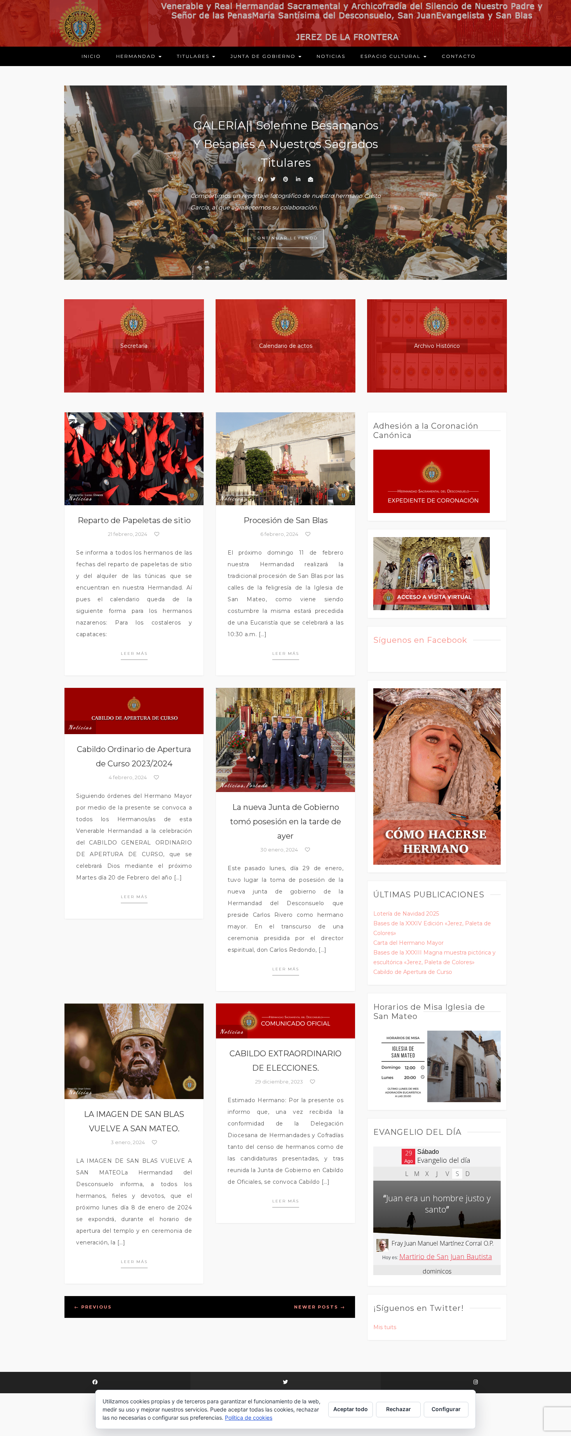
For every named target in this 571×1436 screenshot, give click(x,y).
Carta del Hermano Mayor (408, 942)
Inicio (91, 56)
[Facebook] (95, 1382)
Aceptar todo (350, 1409)
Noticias (331, 56)
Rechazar (398, 1409)
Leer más (134, 653)
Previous (93, 1307)
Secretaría (134, 345)
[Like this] (156, 534)
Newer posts (319, 1307)
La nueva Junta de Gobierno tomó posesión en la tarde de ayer (285, 822)
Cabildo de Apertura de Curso (412, 971)
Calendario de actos (285, 345)
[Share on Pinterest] (285, 179)
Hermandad (137, 56)
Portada (257, 785)
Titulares (194, 56)
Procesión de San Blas (286, 520)
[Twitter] (285, 1382)
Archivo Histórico (437, 345)
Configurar (446, 1409)
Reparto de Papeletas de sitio (134, 520)
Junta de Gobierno (264, 56)
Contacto (459, 56)
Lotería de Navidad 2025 (406, 913)
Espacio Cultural (391, 56)
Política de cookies (248, 1417)
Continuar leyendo (286, 238)
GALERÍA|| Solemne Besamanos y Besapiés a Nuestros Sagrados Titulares (285, 144)
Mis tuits (384, 1327)
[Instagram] (476, 1382)
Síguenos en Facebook (420, 640)
